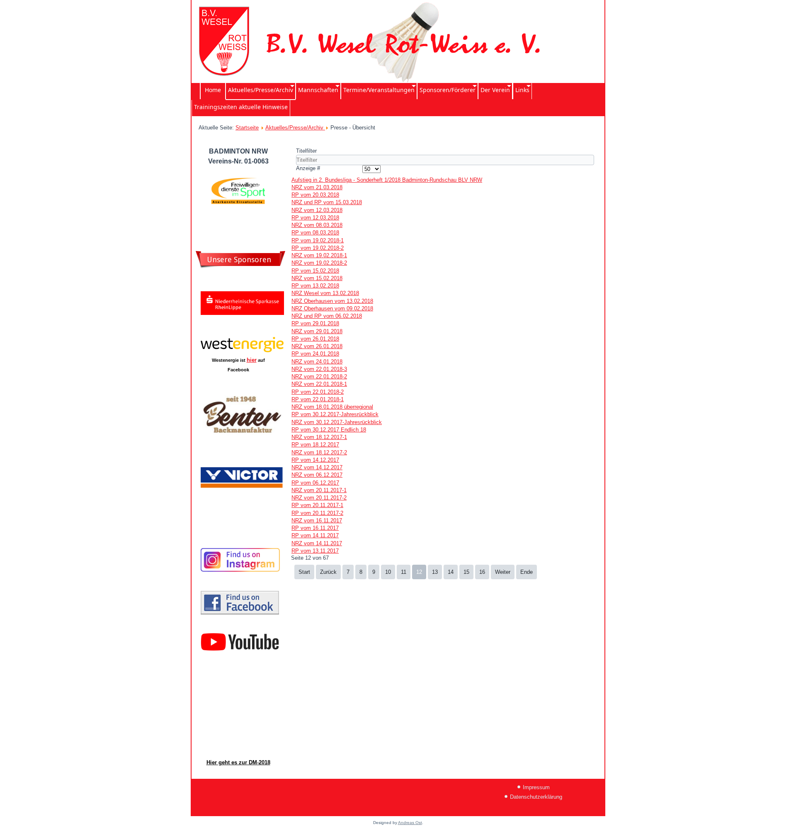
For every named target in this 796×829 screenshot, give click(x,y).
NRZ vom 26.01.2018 (316, 346)
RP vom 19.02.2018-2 (317, 248)
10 (388, 572)
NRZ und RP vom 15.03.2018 (326, 202)
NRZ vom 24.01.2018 (316, 361)
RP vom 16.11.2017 (315, 528)
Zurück (328, 572)
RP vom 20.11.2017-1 (317, 505)
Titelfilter (307, 151)
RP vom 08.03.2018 (315, 232)
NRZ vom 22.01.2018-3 (319, 369)
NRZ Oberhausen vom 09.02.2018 (332, 308)
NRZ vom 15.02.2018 (316, 278)
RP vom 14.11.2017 (315, 535)
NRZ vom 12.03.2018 (316, 210)
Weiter (502, 572)
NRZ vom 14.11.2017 (316, 543)
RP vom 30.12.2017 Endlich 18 (328, 430)
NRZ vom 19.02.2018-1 (319, 255)
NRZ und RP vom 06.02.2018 (326, 316)
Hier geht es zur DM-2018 (238, 762)
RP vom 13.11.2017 (315, 551)
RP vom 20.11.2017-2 (317, 513)
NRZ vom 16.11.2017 (316, 520)
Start (304, 572)
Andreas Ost (410, 822)
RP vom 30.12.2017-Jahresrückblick (335, 414)
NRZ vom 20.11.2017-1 (319, 490)
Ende (526, 572)
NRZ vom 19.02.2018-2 (319, 263)
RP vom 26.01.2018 (315, 339)
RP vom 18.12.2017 (315, 444)
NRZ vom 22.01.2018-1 (319, 384)
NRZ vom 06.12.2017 (316, 475)
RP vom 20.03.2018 (315, 195)
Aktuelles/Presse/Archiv (295, 127)
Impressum (536, 787)
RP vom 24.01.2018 (315, 354)
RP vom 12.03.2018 (315, 218)
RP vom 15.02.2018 (315, 271)
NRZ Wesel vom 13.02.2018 (325, 293)
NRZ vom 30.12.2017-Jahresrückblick (336, 422)
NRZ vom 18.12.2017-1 (319, 437)
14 (451, 572)
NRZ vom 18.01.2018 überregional (332, 407)
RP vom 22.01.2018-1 (317, 399)
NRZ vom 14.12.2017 (316, 467)
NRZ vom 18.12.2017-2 (319, 452)
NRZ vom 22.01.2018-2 (319, 376)
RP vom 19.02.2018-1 (317, 240)
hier (252, 360)
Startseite (247, 127)
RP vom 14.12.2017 (315, 460)
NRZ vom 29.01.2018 (316, 331)
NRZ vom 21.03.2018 (316, 187)
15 (466, 572)
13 (435, 572)
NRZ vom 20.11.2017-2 (319, 498)
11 (403, 572)
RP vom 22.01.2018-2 (317, 392)
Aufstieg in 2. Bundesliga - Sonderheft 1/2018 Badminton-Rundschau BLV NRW (386, 180)
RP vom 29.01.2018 (315, 323)
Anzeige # (308, 168)
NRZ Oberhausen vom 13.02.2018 (332, 301)
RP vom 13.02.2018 (315, 286)
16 (482, 572)
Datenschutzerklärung (536, 797)
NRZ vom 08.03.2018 (316, 225)
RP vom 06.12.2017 (315, 483)
